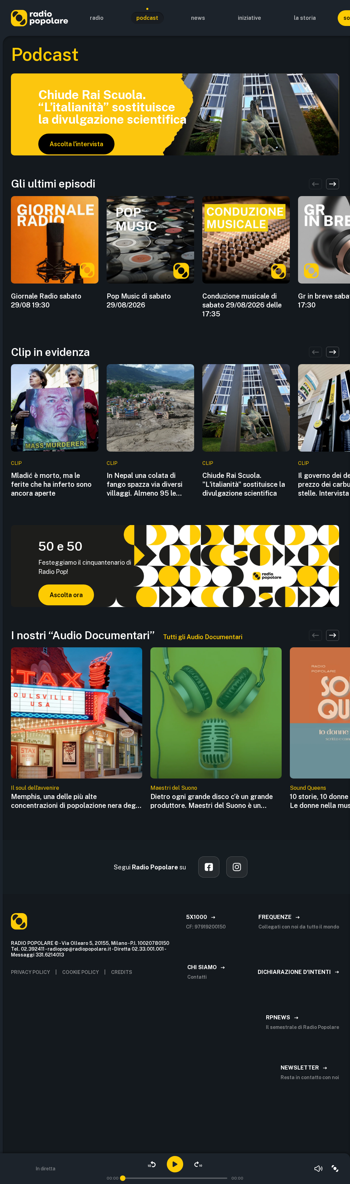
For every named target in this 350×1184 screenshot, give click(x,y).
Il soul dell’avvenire (35, 788)
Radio (97, 18)
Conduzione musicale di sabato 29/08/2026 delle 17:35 (242, 305)
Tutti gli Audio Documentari (202, 637)
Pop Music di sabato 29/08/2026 (139, 300)
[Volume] (318, 1169)
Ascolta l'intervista (76, 144)
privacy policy (30, 972)
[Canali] (335, 1169)
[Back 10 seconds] (152, 1164)
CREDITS (121, 972)
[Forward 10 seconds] (198, 1164)
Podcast (147, 18)
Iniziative (249, 18)
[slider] (122, 1178)
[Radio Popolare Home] (39, 18)
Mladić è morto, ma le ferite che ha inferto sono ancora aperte (51, 484)
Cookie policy (80, 972)
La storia (305, 18)
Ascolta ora (66, 594)
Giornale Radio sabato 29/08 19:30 (46, 300)
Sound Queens (308, 788)
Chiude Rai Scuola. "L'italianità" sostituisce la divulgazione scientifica (243, 484)
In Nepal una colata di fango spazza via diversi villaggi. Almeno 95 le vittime (145, 484)
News (198, 18)
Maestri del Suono (173, 788)
